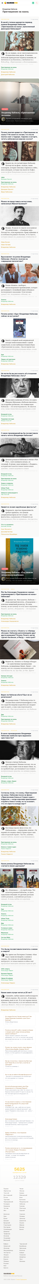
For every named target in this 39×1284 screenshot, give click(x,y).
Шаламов (6, 1231)
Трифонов (7, 1233)
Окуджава (7, 1238)
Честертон (7, 1252)
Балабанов (23, 1246)
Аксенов (6, 1236)
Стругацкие (7, 1225)
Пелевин (22, 1216)
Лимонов (22, 1218)
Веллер (22, 1227)
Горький (22, 1210)
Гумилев (22, 1206)
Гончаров (7, 1204)
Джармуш (23, 1257)
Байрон (6, 1244)
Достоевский (8, 1195)
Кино (13, 589)
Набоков (22, 1204)
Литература (5, 19)
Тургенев (7, 1199)
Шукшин (6, 1220)
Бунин (5, 1218)
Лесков (22, 1191)
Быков (21, 1229)
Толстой (6, 1193)
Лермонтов (7, 1191)
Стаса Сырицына (21, 1279)
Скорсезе (23, 1254)
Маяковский (23, 1195)
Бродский (7, 1223)
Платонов (23, 1208)
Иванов (22, 1225)
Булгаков (22, 1199)
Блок (21, 1197)
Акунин (22, 1223)
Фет (5, 1210)
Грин (5, 1216)
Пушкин (6, 1188)
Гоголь (6, 1197)
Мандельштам (24, 1201)
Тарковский (23, 1244)
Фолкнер (6, 1248)
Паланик (6, 1261)
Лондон (6, 1254)
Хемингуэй (7, 1246)
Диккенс (6, 1257)
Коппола (22, 1250)
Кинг (5, 1265)
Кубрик (22, 1252)
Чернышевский (8, 1201)
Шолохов (6, 1214)
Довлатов (23, 1220)
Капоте (6, 1268)
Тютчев (6, 1208)
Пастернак (7, 1227)
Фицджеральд (8, 1250)
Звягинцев (23, 1248)
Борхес (6, 1259)
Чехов (21, 1188)
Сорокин (22, 1214)
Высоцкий (7, 1240)
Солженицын (8, 1229)
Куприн (22, 1193)
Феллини (22, 1261)
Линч (21, 1259)
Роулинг (6, 1263)
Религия (14, 730)
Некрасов (7, 1206)
